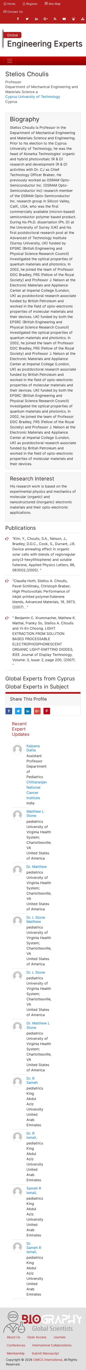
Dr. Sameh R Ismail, (33, 1247)
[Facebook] (18, 19)
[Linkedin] (36, 19)
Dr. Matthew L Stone (38, 1025)
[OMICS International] (43, 1321)
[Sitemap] (82, 19)
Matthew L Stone (35, 813)
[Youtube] (64, 19)
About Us (13, 1337)
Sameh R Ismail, (33, 1190)
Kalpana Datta (33, 748)
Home (10, 3)
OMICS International (47, 1359)
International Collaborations (51, 1345)
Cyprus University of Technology (32, 96)
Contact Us (14, 11)
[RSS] (55, 19)
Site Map (54, 3)
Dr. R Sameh (32, 1080)
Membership (16, 1353)
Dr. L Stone (35, 972)
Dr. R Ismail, (31, 1135)
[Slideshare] (73, 19)
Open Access (36, 1337)
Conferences (16, 1345)
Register (31, 3)
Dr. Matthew (36, 866)
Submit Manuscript (45, 1353)
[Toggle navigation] (10, 60)
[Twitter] (27, 19)
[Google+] (45, 19)
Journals (59, 1337)
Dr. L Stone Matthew (35, 919)
